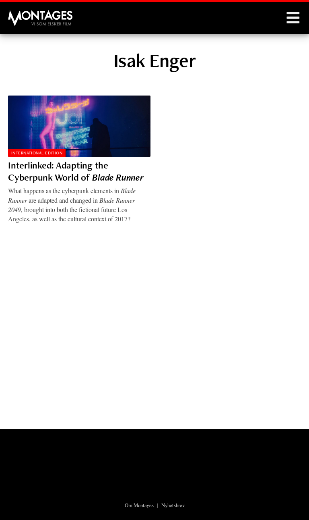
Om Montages (139, 505)
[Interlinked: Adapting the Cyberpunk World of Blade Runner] (79, 126)
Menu (293, 18)
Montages (21, 14)
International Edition (36, 153)
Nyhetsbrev (173, 505)
